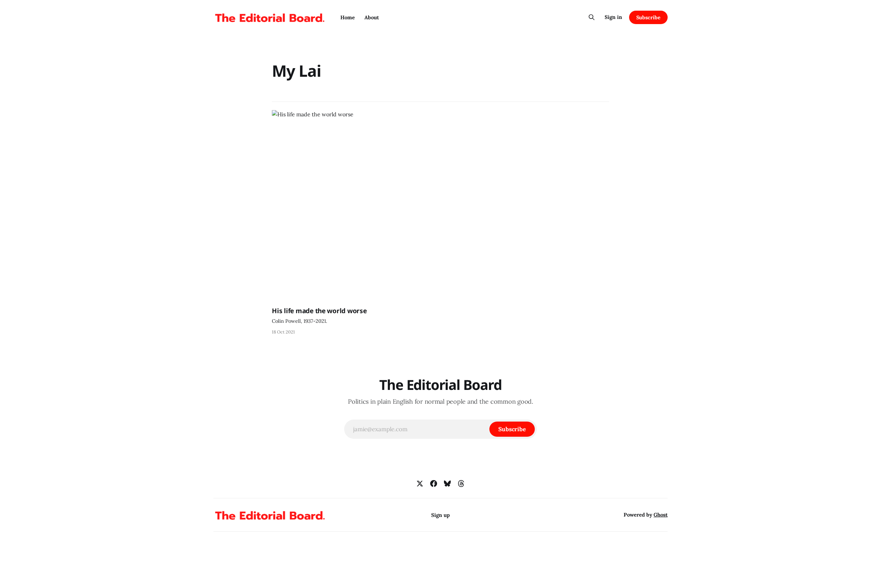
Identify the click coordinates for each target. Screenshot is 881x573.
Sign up (440, 515)
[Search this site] (591, 17)
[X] (419, 483)
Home (347, 17)
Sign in (613, 17)
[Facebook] (433, 483)
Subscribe (648, 17)
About (371, 17)
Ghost (661, 514)
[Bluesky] (447, 483)
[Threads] (461, 483)
